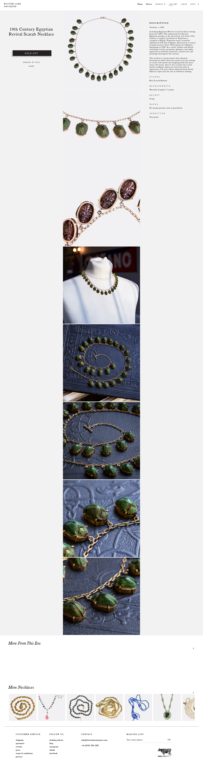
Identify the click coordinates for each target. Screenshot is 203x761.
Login (184, 4)
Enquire (27, 62)
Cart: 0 (194, 4)
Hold (37, 62)
